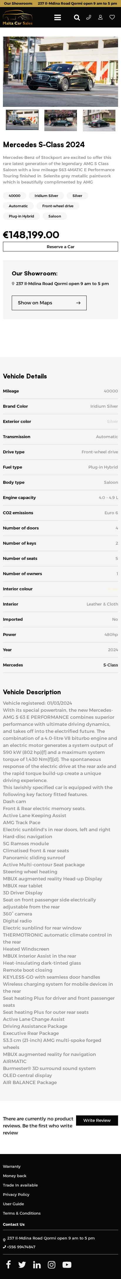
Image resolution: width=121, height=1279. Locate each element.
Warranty (12, 1166)
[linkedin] (37, 1264)
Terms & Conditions (22, 1213)
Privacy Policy (16, 1194)
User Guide (13, 1203)
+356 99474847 (89, 17)
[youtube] (67, 1264)
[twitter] (22, 1264)
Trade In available (20, 1185)
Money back (14, 1175)
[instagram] (52, 1264)
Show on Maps (35, 303)
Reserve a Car (61, 246)
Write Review (97, 1120)
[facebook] (8, 1264)
